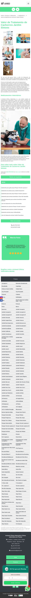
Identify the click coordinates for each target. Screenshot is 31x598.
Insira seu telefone (15, 574)
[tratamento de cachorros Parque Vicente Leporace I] (8, 38)
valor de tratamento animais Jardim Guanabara (12, 215)
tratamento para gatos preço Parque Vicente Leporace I (14, 187)
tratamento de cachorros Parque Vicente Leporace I (13, 206)
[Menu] (28, 3)
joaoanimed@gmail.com (16, 550)
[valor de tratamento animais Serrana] (8, 53)
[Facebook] (17, 586)
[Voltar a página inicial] (5, 3)
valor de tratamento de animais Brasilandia (11, 203)
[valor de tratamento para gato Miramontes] (8, 68)
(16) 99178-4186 (16, 227)
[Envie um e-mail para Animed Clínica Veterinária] (17, 9)
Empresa (15, 562)
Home (15, 557)
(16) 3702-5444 (10, 172)
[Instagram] (14, 586)
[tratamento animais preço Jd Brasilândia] (23, 38)
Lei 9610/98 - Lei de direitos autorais (16, 530)
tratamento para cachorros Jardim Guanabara (12, 209)
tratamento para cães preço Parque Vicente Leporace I (14, 193)
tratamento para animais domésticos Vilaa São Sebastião (14, 196)
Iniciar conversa (15, 582)
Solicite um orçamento (15, 177)
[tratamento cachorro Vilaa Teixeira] (23, 53)
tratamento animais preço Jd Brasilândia (10, 212)
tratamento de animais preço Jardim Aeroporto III (12, 190)
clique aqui (17, 172)
